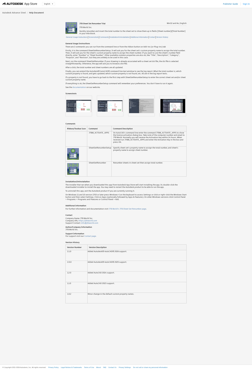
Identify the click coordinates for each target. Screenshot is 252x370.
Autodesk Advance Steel (14, 12)
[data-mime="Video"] (175, 106)
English (47, 4)
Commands (104, 37)
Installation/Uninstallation (120, 37)
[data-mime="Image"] (81, 106)
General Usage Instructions (77, 37)
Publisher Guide (230, 3)
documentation (79, 87)
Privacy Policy (53, 367)
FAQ (104, 367)
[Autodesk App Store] (19, 4)
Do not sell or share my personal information (150, 367)
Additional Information (139, 37)
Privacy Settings (125, 367)
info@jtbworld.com (89, 223)
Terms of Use (89, 367)
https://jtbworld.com (88, 220)
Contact (152, 37)
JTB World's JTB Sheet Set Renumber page (127, 208)
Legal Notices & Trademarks (71, 367)
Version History (162, 37)
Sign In (246, 3)
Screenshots (93, 37)
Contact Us (112, 367)
